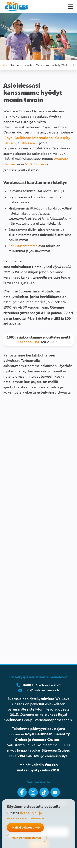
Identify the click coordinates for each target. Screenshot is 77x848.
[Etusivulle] (16, 6)
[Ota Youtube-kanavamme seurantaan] (55, 792)
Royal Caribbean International (28, 138)
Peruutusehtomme (22, 246)
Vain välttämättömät (26, 838)
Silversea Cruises (56, 750)
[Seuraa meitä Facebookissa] (22, 792)
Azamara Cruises (46, 739)
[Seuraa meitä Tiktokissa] (44, 792)
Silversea (27, 143)
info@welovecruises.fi (42, 690)
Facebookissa (28, 342)
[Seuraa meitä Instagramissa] (33, 792)
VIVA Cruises (35, 164)
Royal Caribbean (39, 734)
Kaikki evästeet (23, 827)
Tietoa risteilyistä (22, 65)
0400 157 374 (33, 685)
